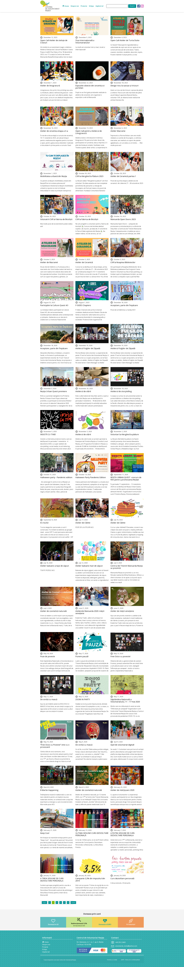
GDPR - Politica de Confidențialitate (130, 960)
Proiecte (84, 6)
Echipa (91, 6)
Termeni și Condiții (112, 960)
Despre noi (75, 6)
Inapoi (44, 902)
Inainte (73, 902)
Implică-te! (99, 6)
